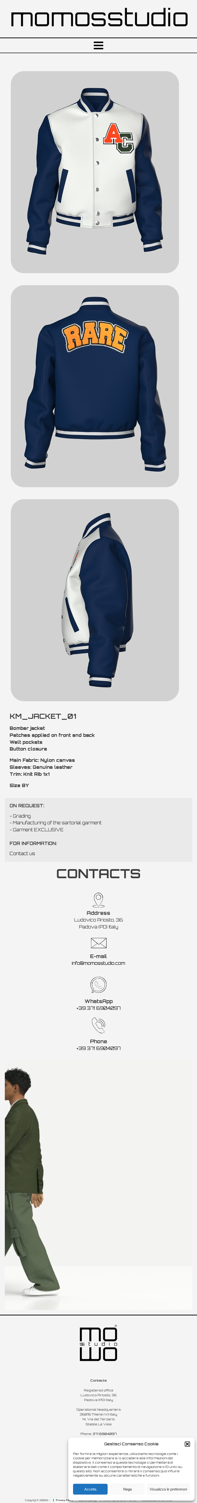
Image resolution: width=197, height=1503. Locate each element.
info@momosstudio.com (98, 963)
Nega (127, 1489)
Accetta (90, 1489)
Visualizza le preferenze (168, 1489)
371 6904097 (105, 1434)
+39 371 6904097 (98, 1008)
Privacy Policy (65, 1500)
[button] (187, 1444)
